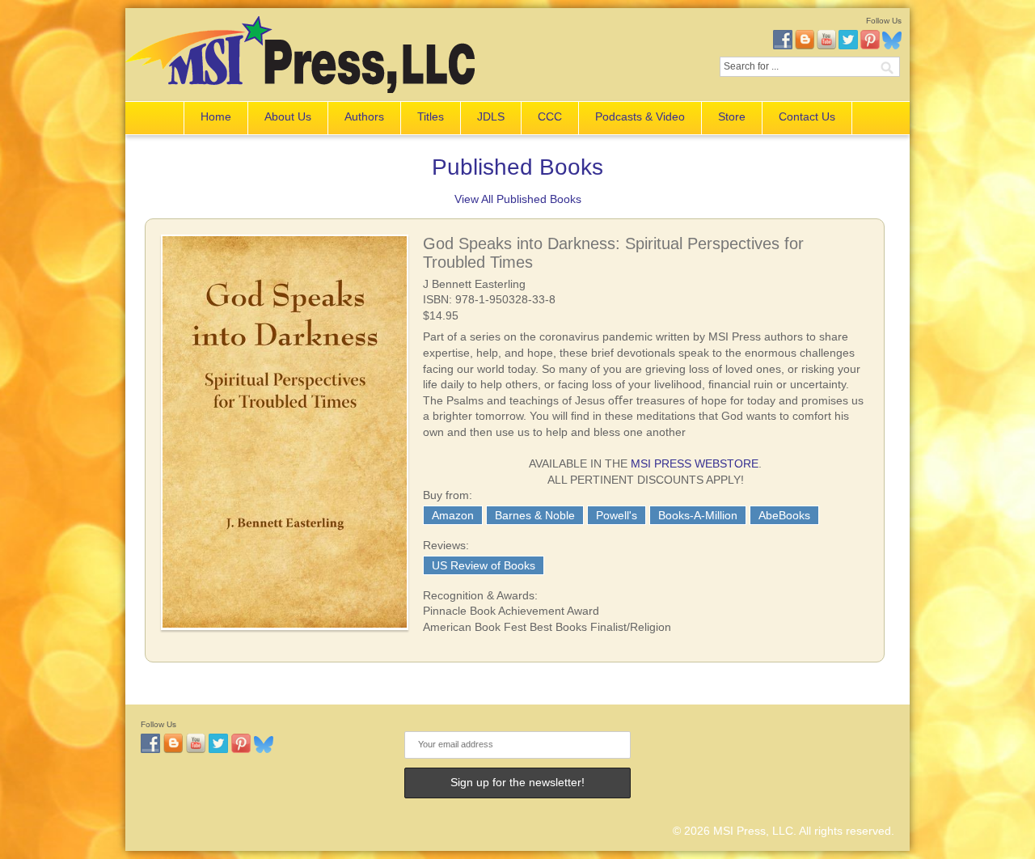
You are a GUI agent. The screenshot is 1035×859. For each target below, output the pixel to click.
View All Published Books (517, 199)
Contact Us (807, 116)
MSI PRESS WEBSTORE (694, 463)
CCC (550, 116)
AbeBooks (784, 515)
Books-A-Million (697, 515)
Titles (430, 116)
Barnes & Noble (535, 515)
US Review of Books (483, 565)
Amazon (453, 515)
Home (216, 116)
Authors (364, 116)
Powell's (616, 515)
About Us (287, 116)
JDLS (491, 116)
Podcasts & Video (640, 116)
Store (732, 116)
